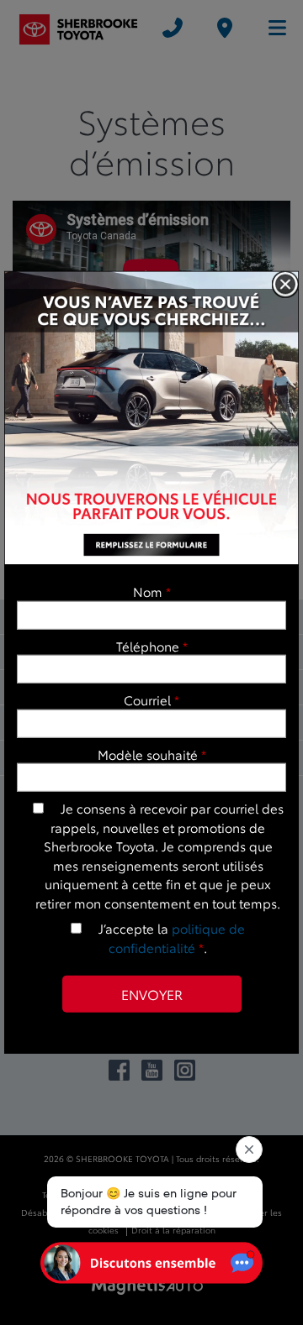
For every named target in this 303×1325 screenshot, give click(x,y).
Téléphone (152, 645)
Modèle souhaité (152, 754)
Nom (152, 591)
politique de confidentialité (177, 937)
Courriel (151, 699)
